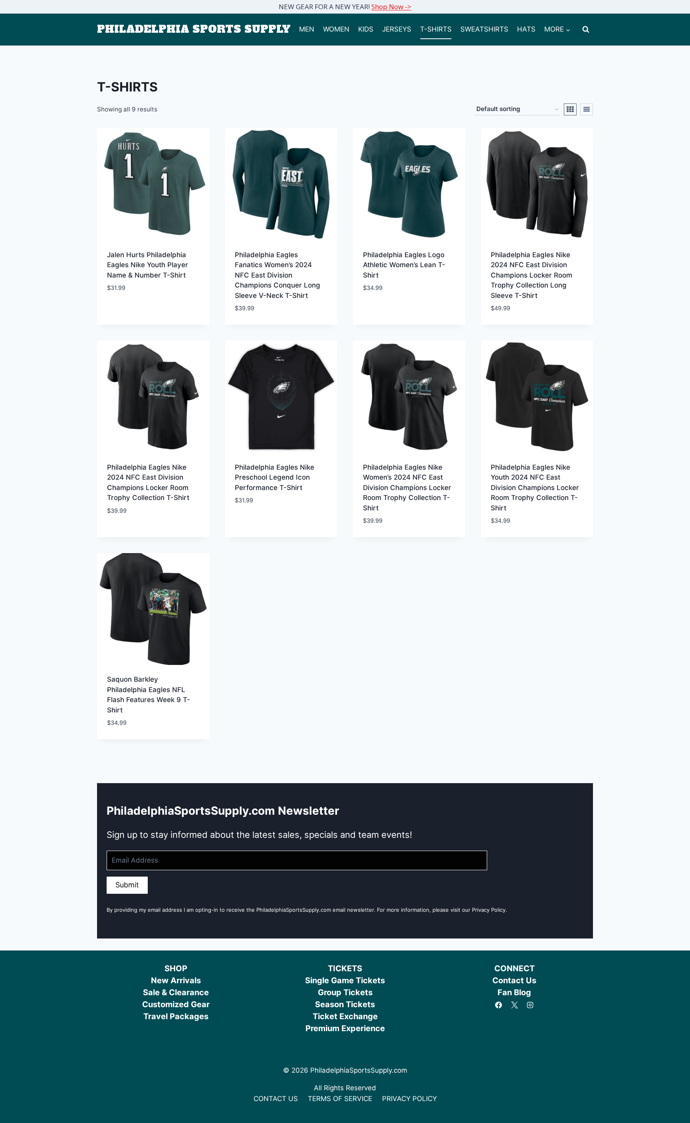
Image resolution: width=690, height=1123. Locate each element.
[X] (514, 1005)
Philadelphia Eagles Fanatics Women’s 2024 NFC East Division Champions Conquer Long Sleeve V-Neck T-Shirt (277, 275)
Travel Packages (175, 1016)
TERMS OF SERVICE (340, 1099)
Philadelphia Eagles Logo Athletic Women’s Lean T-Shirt (404, 265)
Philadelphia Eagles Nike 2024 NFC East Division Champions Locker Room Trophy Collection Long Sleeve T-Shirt (531, 275)
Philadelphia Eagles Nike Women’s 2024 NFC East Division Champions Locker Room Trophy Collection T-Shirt (407, 487)
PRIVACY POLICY (409, 1099)
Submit (127, 885)
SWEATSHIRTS (484, 29)
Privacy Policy (489, 910)
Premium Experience (345, 1028)
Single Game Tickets (345, 980)
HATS (526, 29)
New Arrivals (176, 980)
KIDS (365, 29)
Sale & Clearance (176, 992)
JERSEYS (396, 29)
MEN (306, 29)
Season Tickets (345, 1004)
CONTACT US (276, 1099)
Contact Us (514, 980)
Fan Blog (514, 992)
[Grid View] (570, 109)
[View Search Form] (586, 29)
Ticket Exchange (345, 1016)
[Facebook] (499, 1005)
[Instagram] (530, 1005)
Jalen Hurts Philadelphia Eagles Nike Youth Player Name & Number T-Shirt (147, 265)
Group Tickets (345, 992)
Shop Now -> (391, 6)
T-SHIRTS (436, 29)
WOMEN (336, 29)
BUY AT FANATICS (133, 312)
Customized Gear (176, 1004)
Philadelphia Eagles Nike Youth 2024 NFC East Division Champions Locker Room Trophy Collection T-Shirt (535, 487)
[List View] (586, 109)
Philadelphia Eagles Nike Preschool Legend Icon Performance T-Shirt (274, 477)
